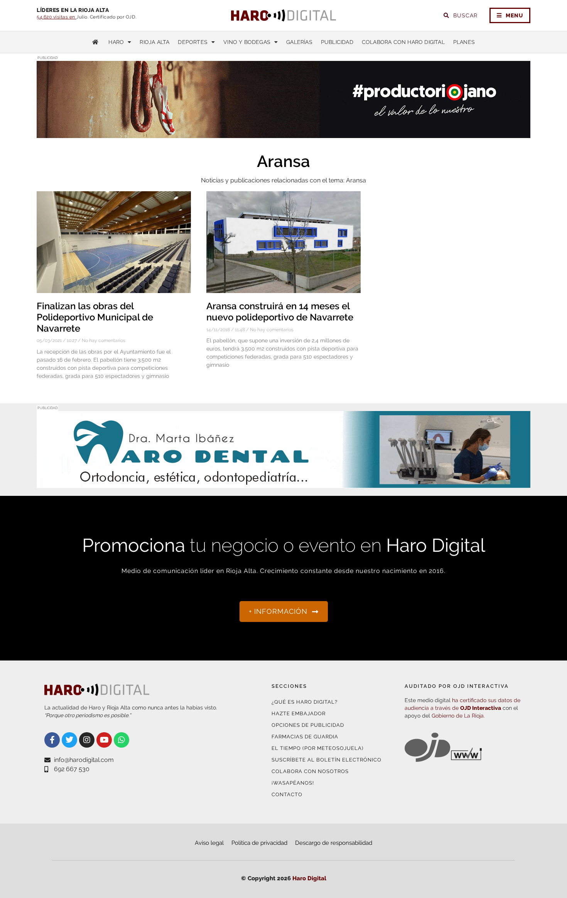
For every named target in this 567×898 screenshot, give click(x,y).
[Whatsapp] (121, 740)
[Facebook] (52, 740)
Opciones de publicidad (308, 725)
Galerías (299, 42)
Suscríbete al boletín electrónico (326, 760)
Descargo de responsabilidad (333, 842)
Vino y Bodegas (246, 42)
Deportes (193, 42)
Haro (116, 42)
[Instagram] (86, 740)
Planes (464, 42)
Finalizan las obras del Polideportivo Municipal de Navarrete (95, 317)
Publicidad (337, 42)
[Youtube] (104, 740)
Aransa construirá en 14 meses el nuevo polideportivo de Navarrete (279, 311)
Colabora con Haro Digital (403, 42)
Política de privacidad (259, 842)
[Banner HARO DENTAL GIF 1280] (283, 483)
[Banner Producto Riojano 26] (283, 133)
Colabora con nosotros (310, 771)
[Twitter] (69, 740)
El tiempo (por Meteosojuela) (317, 748)
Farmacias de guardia (305, 737)
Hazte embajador (299, 713)
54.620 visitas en (56, 17)
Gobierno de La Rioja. (458, 716)
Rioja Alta (154, 42)
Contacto (287, 794)
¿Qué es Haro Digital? (305, 702)
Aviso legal (209, 842)
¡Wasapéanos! (293, 783)
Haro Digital (309, 878)
